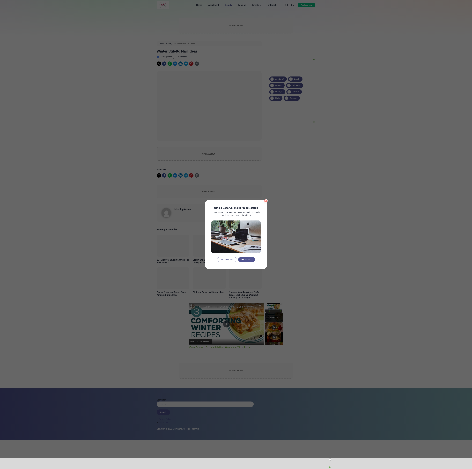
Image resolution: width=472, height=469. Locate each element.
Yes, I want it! (246, 259)
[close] (330, 459)
